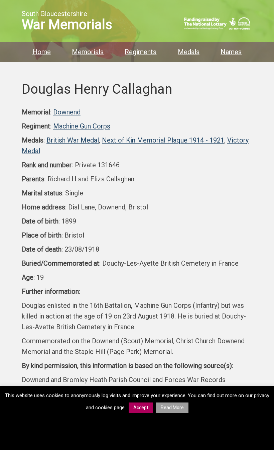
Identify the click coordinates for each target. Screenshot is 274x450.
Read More (172, 407)
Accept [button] (140, 407)
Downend (67, 112)
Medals (188, 52)
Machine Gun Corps (81, 126)
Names (231, 52)
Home (41, 52)
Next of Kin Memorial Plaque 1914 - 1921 (163, 140)
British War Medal (72, 140)
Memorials (88, 52)
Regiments (140, 52)
